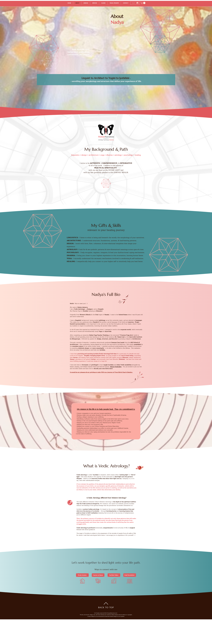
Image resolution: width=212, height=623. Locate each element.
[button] (143, 3)
